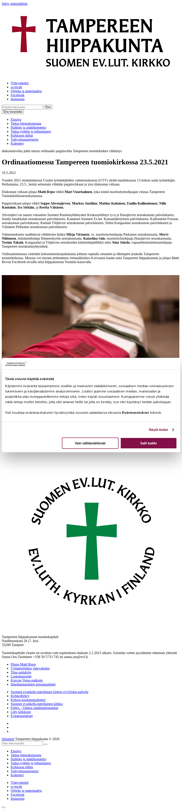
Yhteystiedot (19, 83)
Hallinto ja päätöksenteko (28, 127)
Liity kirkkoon (21, 712)
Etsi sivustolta (13, 111)
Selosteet (8, 739)
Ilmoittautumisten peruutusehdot (33, 684)
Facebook (17, 95)
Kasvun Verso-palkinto (27, 680)
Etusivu (16, 119)
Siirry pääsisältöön (15, 4)
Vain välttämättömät (90, 443)
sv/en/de (16, 87)
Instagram (17, 99)
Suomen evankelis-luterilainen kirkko (37, 704)
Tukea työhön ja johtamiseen (31, 131)
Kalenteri (17, 143)
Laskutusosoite (21, 676)
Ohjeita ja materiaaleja (26, 91)
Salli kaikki (148, 443)
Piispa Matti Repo (23, 664)
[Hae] (45, 744)
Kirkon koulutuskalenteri (28, 700)
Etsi (48, 107)
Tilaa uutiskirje (21, 672)
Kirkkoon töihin (22, 135)
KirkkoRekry (20, 696)
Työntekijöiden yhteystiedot (30, 668)
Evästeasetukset (22, 716)
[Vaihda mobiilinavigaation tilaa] (3, 807)
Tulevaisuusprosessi (24, 139)
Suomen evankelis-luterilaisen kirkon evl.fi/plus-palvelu (49, 692)
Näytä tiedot (158, 430)
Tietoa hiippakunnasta (26, 123)
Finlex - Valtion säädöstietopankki (34, 708)
